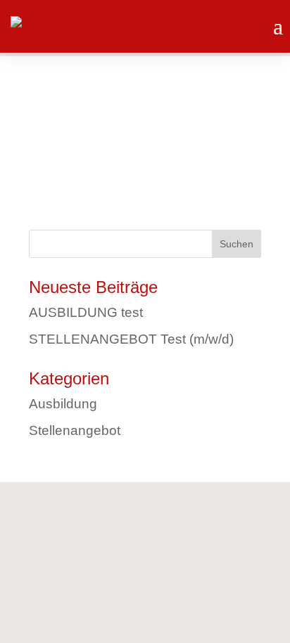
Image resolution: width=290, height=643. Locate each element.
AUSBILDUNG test (86, 312)
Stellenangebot (74, 430)
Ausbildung (63, 403)
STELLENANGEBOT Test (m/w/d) (131, 339)
